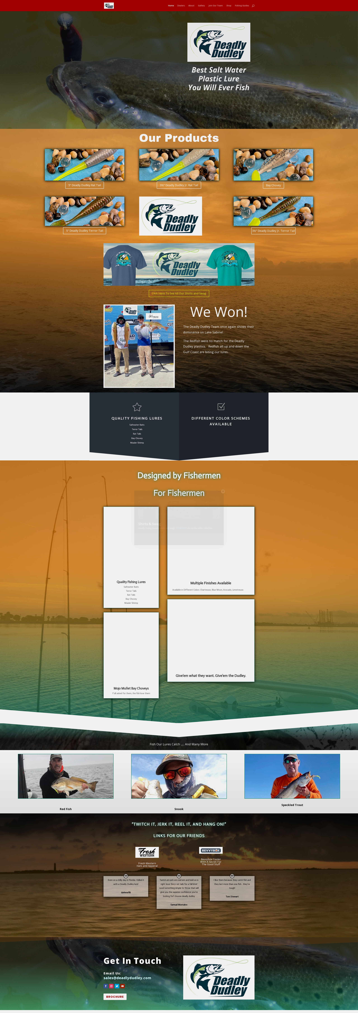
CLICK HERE (181, 528)
